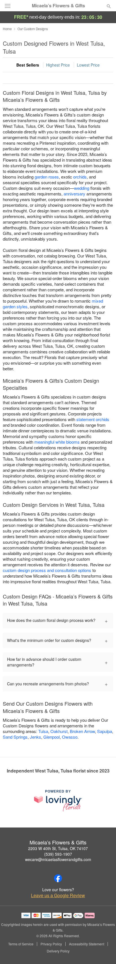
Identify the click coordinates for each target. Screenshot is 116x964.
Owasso (69, 737)
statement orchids (92, 419)
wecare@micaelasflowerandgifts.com (58, 859)
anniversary (74, 194)
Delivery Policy (58, 951)
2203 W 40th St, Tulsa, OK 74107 (58, 848)
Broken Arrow (82, 731)
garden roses (47, 177)
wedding (81, 188)
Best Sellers (27, 65)
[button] (104, 951)
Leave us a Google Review (58, 895)
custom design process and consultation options (47, 570)
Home (7, 28)
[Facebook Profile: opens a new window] (58, 878)
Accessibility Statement (86, 944)
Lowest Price (88, 65)
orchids (80, 177)
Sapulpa (104, 731)
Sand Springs (15, 737)
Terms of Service (21, 944)
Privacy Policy (51, 944)
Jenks (35, 737)
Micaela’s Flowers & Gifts (58, 5)
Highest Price (58, 65)
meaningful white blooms (57, 442)
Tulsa (43, 731)
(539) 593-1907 (58, 854)
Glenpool (51, 737)
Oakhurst (59, 731)
